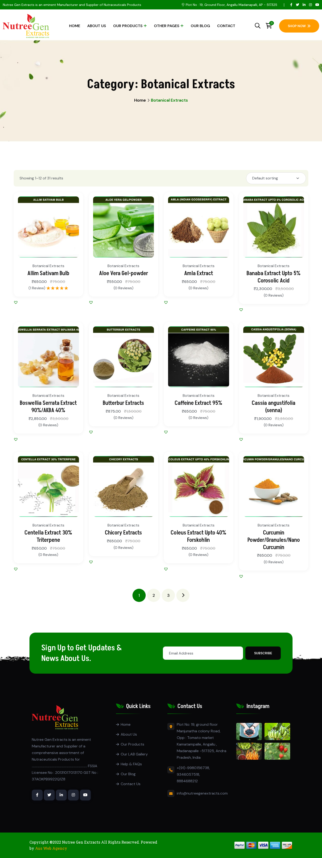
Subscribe (263, 653)
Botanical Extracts (48, 265)
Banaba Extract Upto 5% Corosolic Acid (274, 277)
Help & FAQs (131, 764)
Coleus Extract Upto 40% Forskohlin (198, 536)
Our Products (128, 25)
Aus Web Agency (51, 848)
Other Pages (166, 25)
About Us (96, 25)
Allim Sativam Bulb (48, 273)
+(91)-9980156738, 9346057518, (193, 771)
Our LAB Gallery (134, 754)
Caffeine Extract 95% (198, 403)
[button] (72, 240)
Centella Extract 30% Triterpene (48, 536)
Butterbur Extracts (123, 403)
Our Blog (200, 25)
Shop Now (297, 26)
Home (74, 25)
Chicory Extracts (123, 533)
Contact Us (130, 783)
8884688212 (187, 781)
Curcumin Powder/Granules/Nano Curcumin (274, 540)
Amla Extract (198, 273)
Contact (226, 25)
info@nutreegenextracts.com (202, 793)
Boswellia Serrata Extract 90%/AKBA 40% (48, 406)
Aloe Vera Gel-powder (123, 273)
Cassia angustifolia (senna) (273, 406)
